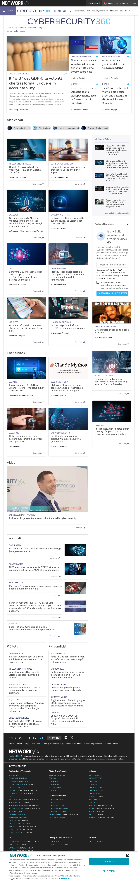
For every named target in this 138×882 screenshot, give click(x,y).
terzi (126, 288)
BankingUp (94, 781)
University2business (98, 842)
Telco (96, 814)
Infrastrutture (25, 808)
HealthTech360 (95, 787)
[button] (8, 10)
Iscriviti (113, 293)
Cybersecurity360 (16, 787)
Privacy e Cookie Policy (53, 743)
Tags (27, 743)
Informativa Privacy (111, 275)
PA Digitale (18, 845)
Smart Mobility (21, 833)
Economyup (54, 842)
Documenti (23, 790)
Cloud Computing (21, 784)
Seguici (52, 737)
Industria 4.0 (19, 802)
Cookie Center (111, 743)
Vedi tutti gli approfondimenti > (117, 213)
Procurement (64, 814)
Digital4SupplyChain (58, 812)
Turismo (101, 818)
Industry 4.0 (23, 805)
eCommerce (23, 793)
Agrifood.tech (95, 775)
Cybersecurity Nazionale (97, 11)
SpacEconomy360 (96, 812)
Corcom (52, 778)
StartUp (61, 845)
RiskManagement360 (18, 818)
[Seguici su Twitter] (71, 738)
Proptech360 (94, 799)
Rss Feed (36, 743)
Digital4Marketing (57, 805)
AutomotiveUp (95, 778)
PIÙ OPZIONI (109, 871)
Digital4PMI (54, 784)
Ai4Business (14, 775)
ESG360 (12, 796)
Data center (19, 821)
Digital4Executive (57, 781)
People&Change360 (57, 818)
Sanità (101, 805)
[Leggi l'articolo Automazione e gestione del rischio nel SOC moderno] (115, 58)
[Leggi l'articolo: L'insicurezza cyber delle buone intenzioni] (111, 324)
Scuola (101, 808)
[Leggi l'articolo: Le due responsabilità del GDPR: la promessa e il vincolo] (68, 321)
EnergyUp (93, 784)
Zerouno (53, 790)
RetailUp (92, 802)
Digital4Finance (56, 799)
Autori (19, 743)
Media (96, 796)
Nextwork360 (14, 756)
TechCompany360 (56, 787)
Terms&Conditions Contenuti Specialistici (84, 743)
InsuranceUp (95, 793)
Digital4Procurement (58, 808)
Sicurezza (22, 827)
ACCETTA (109, 861)
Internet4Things (16, 812)
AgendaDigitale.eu (57, 775)
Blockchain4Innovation (19, 781)
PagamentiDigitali (17, 814)
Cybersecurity (20, 824)
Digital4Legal (55, 802)
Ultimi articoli (79, 11)
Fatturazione (24, 799)
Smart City (22, 830)
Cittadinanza (24, 842)
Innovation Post (96, 790)
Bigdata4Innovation (18, 778)
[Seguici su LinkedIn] (65, 738)
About (11, 743)
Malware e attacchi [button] (118, 11)
